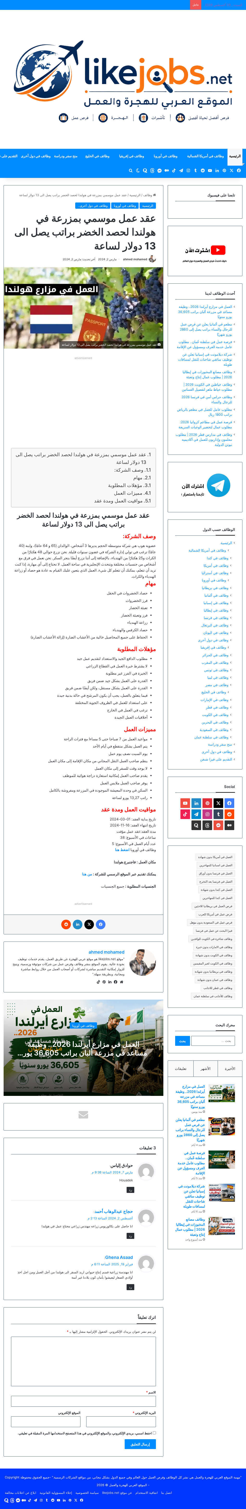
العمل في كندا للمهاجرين (217, 898)
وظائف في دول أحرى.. (93, 206)
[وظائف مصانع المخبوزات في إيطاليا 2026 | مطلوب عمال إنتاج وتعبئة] (222, 1226)
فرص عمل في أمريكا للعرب (215, 914)
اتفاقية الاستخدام (146, 1493)
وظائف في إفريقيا (131, 156)
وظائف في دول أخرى (36, 156)
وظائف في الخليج (97, 156)
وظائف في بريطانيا (215, 588)
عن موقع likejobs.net (117, 1493)
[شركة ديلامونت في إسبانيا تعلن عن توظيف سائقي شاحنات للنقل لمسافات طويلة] (222, 1193)
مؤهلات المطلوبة (125, 485)
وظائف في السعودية (214, 730)
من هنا (87, 874)
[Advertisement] (83, 395)
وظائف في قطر (217, 707)
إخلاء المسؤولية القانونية (56, 1493)
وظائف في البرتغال (214, 625)
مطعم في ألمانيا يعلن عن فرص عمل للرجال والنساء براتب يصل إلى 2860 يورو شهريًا (206, 329)
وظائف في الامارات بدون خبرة (214, 947)
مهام (137, 478)
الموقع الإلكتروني (69, 1413)
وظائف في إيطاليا (216, 610)
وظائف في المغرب (215, 662)
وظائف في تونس (216, 670)
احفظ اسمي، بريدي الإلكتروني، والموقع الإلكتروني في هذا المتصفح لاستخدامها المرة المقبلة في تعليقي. (85, 1433)
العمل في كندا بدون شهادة (216, 889)
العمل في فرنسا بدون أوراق (215, 873)
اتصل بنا (166, 1493)
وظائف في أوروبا (166, 156)
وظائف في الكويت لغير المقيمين (212, 963)
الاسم (151, 1392)
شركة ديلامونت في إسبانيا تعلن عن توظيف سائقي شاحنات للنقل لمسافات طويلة (205, 359)
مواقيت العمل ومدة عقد (118, 501)
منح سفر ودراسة (66, 156)
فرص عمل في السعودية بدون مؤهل (211, 922)
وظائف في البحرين (215, 722)
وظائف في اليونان (215, 633)
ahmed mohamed (135, 259)
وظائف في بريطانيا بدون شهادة (213, 971)
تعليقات (180, 1068)
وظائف (148, 195)
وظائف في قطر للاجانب (217, 988)
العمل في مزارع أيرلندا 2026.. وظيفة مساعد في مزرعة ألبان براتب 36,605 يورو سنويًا (83, 1053)
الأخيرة (230, 1068)
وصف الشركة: (128, 470)
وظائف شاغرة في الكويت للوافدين (211, 939)
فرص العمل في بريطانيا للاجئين (213, 906)
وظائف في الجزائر (215, 655)
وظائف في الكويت (215, 715)
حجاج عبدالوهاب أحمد (114, 1211)
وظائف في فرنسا (216, 618)
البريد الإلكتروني (144, 1413)
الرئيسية (235, 156)
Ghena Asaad (119, 1257)
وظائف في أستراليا (215, 573)
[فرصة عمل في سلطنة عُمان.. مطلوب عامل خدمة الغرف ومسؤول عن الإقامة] (222, 1160)
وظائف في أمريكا (215, 565)
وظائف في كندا (217, 558)
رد (130, 1190)
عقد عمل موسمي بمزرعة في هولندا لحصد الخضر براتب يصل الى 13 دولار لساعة (81, 458)
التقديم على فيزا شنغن (216, 759)
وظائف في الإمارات (214, 700)
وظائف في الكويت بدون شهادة (214, 955)
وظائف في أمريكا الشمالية (205, 156)
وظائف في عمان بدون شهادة (214, 980)
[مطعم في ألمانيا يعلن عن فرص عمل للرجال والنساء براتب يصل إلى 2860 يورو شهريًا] (222, 1126)
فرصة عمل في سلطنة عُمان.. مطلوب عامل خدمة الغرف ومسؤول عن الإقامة (191, 1163)
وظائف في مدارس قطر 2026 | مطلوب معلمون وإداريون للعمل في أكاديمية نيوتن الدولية (204, 440)
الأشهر (205, 1068)
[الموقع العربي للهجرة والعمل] (123, 79)
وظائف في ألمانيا (216, 595)
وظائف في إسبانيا (215, 603)
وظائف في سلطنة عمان (211, 737)
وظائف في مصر (216, 685)
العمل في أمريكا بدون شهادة (215, 857)
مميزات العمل (127, 493)
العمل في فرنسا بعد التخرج (215, 881)
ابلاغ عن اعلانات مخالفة (20, 1493)
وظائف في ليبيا (217, 677)
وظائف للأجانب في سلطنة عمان (213, 996)
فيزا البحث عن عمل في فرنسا (214, 930)
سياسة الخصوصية (87, 1493)
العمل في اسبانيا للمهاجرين (215, 865)
